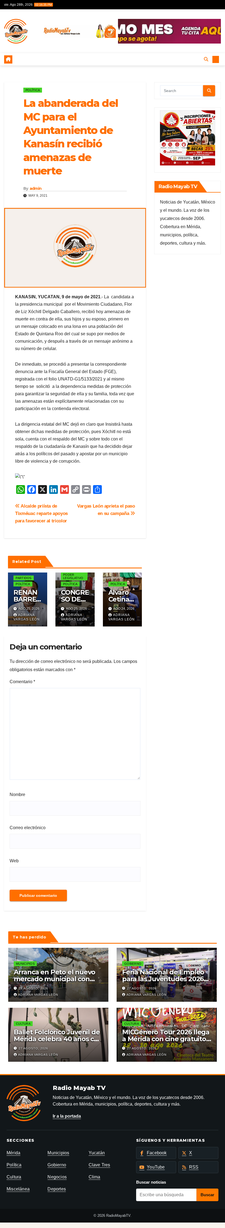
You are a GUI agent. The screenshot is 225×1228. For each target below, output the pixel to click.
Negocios (57, 1177)
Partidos (23, 578)
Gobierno (132, 963)
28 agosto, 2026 (33, 988)
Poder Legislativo (73, 576)
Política (33, 90)
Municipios (25, 963)
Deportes (56, 1189)
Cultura (23, 1023)
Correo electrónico (28, 827)
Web (14, 860)
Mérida (13, 1152)
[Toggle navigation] (108, 59)
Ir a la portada (67, 1116)
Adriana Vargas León (26, 617)
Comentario (22, 681)
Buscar (207, 1194)
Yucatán (97, 1152)
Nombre (17, 794)
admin (36, 188)
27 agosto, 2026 (141, 988)
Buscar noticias (151, 1182)
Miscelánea (18, 1189)
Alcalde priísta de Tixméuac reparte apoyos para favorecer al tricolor (41, 513)
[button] (206, 59)
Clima (94, 1177)
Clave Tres (99, 1165)
